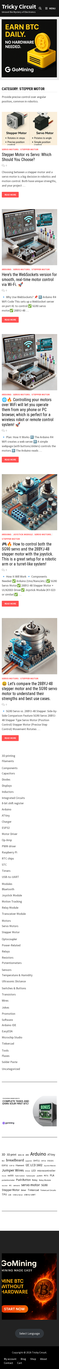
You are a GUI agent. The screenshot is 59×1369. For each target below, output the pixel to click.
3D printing (8, 756)
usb (9, 1194)
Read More (10, 195)
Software (7, 1020)
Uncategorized (11, 1069)
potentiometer (8, 1180)
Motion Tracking (12, 901)
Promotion (8, 1014)
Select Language (29, 1333)
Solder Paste (9, 1062)
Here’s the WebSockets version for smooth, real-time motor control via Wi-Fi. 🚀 (29, 279)
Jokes (5, 1007)
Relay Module (10, 907)
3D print (11, 1154)
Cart (19, 1363)
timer (23, 1190)
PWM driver (9, 846)
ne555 (11, 1175)
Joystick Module (23, 534)
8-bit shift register (13, 803)
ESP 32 (11, 1166)
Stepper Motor (29, 149)
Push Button (23, 1180)
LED (33, 1170)
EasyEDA (7, 1031)
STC (4, 864)
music (4, 1176)
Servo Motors (10, 149)
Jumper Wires (13, 1170)
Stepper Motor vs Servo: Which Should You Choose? (26, 157)
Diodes (6, 779)
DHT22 (43, 1161)
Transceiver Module (14, 914)
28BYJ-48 (21, 1155)
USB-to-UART (10, 877)
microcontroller (46, 1170)
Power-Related (11, 945)
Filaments (8, 761)
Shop (33, 1359)
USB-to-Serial (18, 1195)
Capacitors (8, 773)
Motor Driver (9, 834)
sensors (16, 1185)
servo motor (30, 1184)
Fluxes (6, 1056)
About (43, 1359)
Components (10, 768)
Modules (7, 884)
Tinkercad (8, 1043)
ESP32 (6, 828)
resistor (5, 1185)
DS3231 (50, 1160)
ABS (27, 1154)
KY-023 (27, 1171)
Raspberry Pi (9, 852)
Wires (5, 1000)
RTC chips (8, 858)
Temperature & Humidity (17, 975)
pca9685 (39, 1176)
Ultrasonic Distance (14, 981)
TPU (4, 1194)
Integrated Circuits (13, 798)
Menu (52, 8)
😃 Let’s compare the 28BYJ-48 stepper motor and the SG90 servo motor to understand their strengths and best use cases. (29, 691)
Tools (5, 1050)
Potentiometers (12, 963)
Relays (6, 951)
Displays (7, 785)
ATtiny (6, 815)
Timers (6, 871)
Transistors (9, 994)
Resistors (7, 957)
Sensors (6, 970)
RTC (10, 1185)
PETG (46, 1175)
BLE (3, 1161)
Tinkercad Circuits (48, 1190)
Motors (6, 921)
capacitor (28, 1161)
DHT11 (36, 1160)
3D (3, 1154)
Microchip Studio (12, 1037)
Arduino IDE (9, 1025)
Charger (6, 821)
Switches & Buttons (14, 988)
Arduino (6, 269)
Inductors (8, 792)
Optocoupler (9, 939)
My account (10, 1359)
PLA (52, 1175)
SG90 (44, 1185)
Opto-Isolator (20, 1176)
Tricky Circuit (19, 6)
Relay (35, 1179)
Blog (23, 1359)
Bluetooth (8, 889)
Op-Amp (7, 840)
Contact (8, 1363)
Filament (20, 1165)
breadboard (15, 1160)
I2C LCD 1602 (34, 1165)
